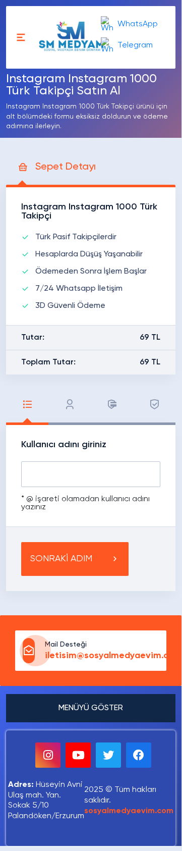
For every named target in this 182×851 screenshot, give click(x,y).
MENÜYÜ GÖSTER (90, 708)
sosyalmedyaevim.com (128, 811)
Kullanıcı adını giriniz (63, 444)
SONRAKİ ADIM (61, 558)
